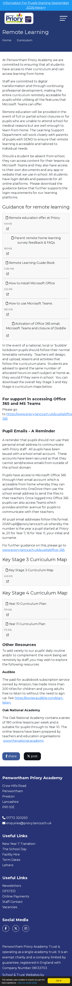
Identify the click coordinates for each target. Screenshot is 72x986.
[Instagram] (25, 928)
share (12, 756)
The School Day (14, 849)
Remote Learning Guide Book (31, 263)
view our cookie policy (27, 982)
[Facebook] (5, 928)
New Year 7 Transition (18, 844)
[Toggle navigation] (63, 18)
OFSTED (9, 891)
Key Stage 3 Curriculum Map (30, 570)
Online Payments (15, 896)
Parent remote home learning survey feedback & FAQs (37, 240)
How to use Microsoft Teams (30, 303)
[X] (15, 928)
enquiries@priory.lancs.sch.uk (28, 823)
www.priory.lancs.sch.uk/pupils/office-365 (33, 550)
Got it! (58, 980)
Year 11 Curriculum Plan (26, 624)
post (34, 756)
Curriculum (24, 40)
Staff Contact (12, 902)
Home (6, 40)
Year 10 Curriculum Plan (27, 604)
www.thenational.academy (23, 741)
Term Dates (11, 860)
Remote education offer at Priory (34, 218)
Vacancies (9, 907)
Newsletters (11, 886)
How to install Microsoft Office (31, 283)
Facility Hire (11, 854)
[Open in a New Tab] (7, 229)
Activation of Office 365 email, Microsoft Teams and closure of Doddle (36, 326)
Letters (7, 865)
